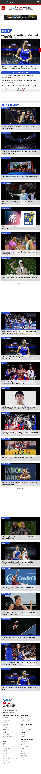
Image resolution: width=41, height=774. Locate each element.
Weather (5, 750)
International (24, 746)
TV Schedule (6, 738)
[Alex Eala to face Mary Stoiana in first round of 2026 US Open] (20, 52)
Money (4, 745)
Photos (23, 719)
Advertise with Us (7, 721)
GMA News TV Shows (8, 736)
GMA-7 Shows (6, 734)
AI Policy (5, 728)
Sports (4, 746)
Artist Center (24, 743)
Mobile (23, 727)
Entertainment (25, 741)
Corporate (24, 755)
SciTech (5, 752)
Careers (5, 722)
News (11, 2)
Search (23, 734)
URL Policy (5, 726)
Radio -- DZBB (25, 721)
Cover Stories (6, 762)
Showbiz (5, 753)
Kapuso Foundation (26, 753)
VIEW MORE (20, 90)
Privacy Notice (6, 724)
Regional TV (24, 757)
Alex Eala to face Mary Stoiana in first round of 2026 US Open (19, 36)
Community (24, 745)
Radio (22, 748)
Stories (23, 736)
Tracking (5, 760)
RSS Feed (23, 726)
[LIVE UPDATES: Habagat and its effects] (20, 17)
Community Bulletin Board (10, 759)
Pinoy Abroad (6, 748)
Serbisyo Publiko (7, 757)
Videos (23, 717)
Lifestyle (5, 755)
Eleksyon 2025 (6, 764)
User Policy (6, 729)
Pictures (23, 750)
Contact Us (6, 719)
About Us (5, 717)
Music (22, 752)
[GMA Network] (5, 2)
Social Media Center (26, 729)
